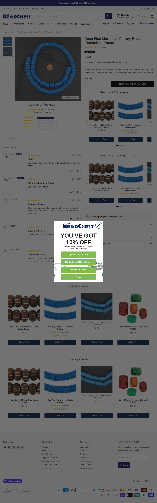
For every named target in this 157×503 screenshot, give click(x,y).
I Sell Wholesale (78, 270)
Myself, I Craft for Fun (78, 254)
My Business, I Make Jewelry (78, 262)
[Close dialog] (98, 225)
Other (78, 277)
